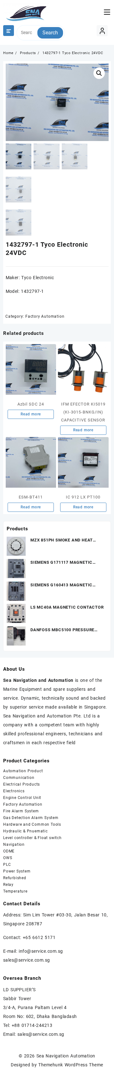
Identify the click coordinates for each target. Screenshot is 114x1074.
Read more (31, 414)
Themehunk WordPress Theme (70, 1064)
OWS (7, 858)
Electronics (14, 791)
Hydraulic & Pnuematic (25, 831)
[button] (99, 73)
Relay (8, 884)
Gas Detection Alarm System (31, 818)
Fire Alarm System (21, 811)
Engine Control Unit (22, 797)
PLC (7, 864)
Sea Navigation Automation (65, 1055)
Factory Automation (44, 316)
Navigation (14, 844)
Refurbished (14, 878)
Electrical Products (21, 784)
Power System (17, 871)
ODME (9, 851)
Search (50, 33)
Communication (18, 777)
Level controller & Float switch (32, 838)
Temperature (15, 891)
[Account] (102, 30)
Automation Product (23, 771)
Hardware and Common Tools (32, 824)
